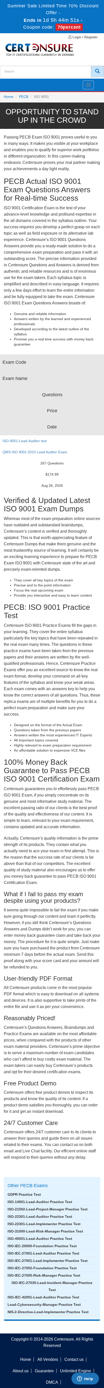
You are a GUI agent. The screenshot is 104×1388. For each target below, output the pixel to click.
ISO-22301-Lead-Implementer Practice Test (44, 1224)
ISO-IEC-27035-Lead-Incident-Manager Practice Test (52, 1286)
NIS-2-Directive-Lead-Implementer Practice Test (48, 1312)
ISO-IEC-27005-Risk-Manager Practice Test (44, 1275)
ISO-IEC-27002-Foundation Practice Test (42, 1268)
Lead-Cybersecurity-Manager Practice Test (44, 1305)
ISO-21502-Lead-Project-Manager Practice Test (48, 1209)
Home (8, 97)
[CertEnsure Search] (97, 71)
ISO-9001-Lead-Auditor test (25, 441)
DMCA (52, 1382)
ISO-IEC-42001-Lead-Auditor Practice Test (43, 1297)
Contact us (74, 1359)
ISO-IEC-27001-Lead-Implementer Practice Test (48, 1261)
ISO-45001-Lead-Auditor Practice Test (40, 1239)
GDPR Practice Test (24, 1194)
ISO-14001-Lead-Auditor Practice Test (40, 1202)
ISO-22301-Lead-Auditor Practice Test (40, 1216)
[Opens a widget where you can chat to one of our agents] (85, 1379)
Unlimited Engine (75, 1371)
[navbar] (10, 83)
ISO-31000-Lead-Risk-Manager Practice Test (45, 1231)
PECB (23, 97)
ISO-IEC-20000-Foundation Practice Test (42, 1246)
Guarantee (44, 1371)
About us (21, 1371)
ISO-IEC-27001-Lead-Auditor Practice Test (43, 1253)
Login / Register (84, 37)
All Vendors (47, 1359)
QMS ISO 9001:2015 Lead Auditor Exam (35, 452)
